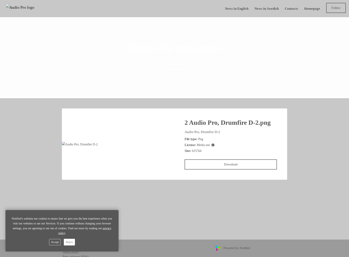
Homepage (312, 9)
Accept (55, 242)
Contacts (291, 9)
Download (231, 164)
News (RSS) (71, 252)
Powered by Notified (236, 248)
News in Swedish (266, 9)
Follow (336, 8)
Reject (69, 242)
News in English (236, 9)
